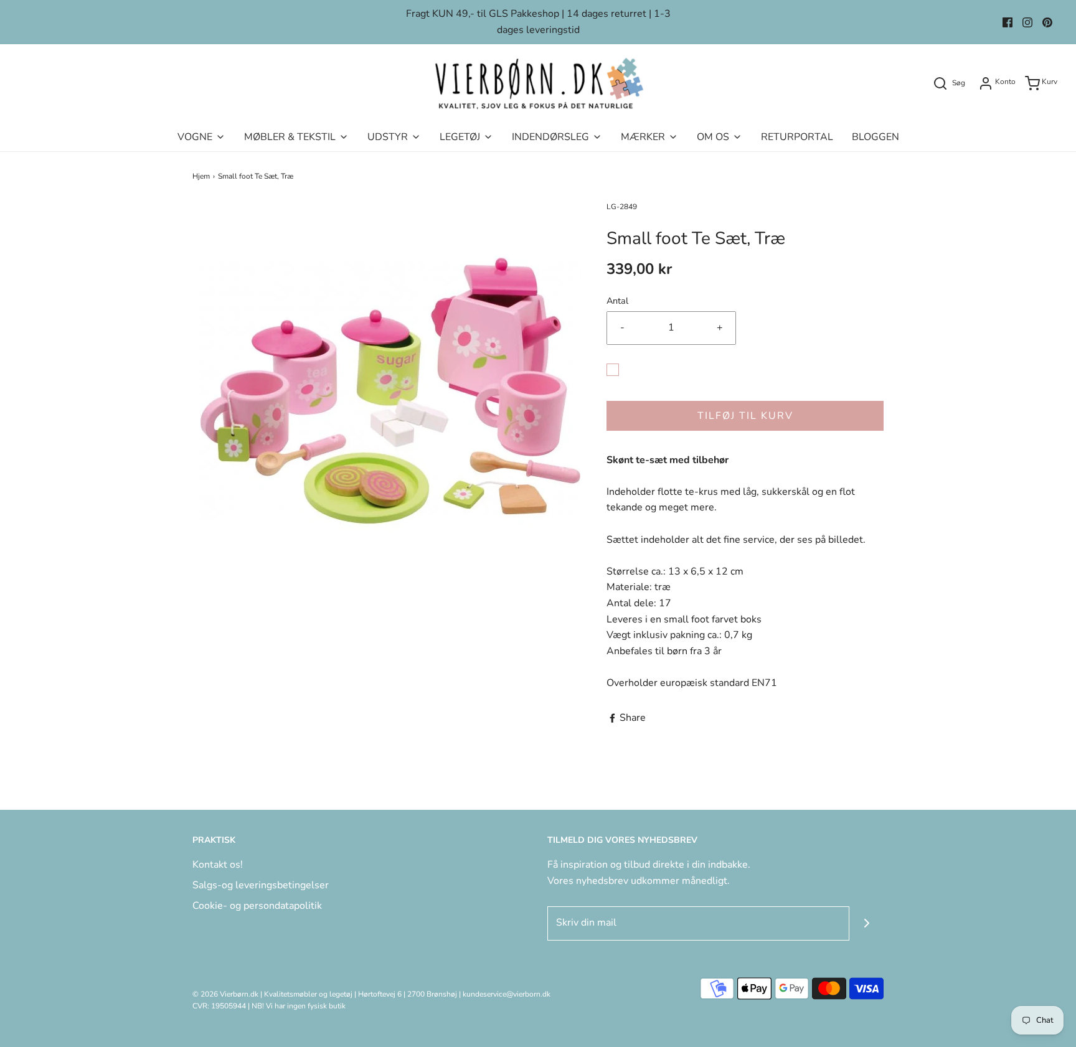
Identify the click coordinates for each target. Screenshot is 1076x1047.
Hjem (201, 176)
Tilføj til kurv (745, 416)
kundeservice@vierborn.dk (506, 994)
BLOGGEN (875, 137)
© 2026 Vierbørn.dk (225, 994)
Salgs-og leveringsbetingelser (260, 885)
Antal (617, 300)
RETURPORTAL (797, 137)
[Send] (866, 923)
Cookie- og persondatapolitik (257, 906)
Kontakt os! (217, 864)
